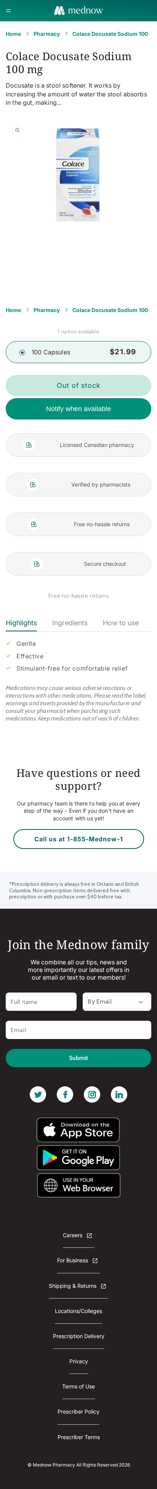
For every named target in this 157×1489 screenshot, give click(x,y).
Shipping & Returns (73, 1285)
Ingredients (70, 623)
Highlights (21, 623)
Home (13, 33)
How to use (121, 623)
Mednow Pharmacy (54, 1465)
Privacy (78, 1361)
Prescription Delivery (78, 1336)
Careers (73, 1235)
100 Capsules (51, 352)
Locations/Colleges (78, 1311)
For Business (73, 1260)
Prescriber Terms (79, 1437)
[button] (8, 10)
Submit (78, 1058)
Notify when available (78, 409)
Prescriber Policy (78, 1411)
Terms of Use (78, 1386)
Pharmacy (47, 33)
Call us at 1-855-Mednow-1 (78, 839)
